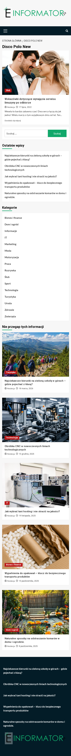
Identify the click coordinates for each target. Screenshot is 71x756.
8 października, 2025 (28, 646)
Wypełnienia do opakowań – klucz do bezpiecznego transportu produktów (33, 184)
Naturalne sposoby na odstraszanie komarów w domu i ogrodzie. (35, 195)
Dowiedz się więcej (13, 120)
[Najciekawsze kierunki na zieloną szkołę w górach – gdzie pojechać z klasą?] (35, 354)
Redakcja (11, 107)
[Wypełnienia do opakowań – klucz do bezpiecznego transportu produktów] (35, 547)
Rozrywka (10, 270)
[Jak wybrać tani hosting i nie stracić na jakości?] (35, 485)
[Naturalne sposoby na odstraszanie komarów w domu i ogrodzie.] (35, 612)
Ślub (8, 90)
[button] (5, 30)
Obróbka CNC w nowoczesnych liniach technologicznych (26, 167)
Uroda (8, 303)
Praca (8, 263)
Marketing (10, 244)
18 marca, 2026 (26, 388)
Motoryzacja (12, 257)
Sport (8, 283)
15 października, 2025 (29, 581)
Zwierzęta (10, 316)
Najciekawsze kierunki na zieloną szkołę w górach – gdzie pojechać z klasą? (33, 157)
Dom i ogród (11, 224)
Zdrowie (9, 309)
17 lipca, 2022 (25, 107)
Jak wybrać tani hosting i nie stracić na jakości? (31, 176)
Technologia (11, 290)
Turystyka (10, 296)
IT (6, 237)
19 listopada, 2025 (27, 516)
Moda (8, 250)
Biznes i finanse (13, 217)
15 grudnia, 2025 (26, 454)
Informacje (11, 230)
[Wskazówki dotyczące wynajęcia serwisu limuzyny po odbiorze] (35, 72)
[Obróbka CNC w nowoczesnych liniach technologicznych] (35, 420)
